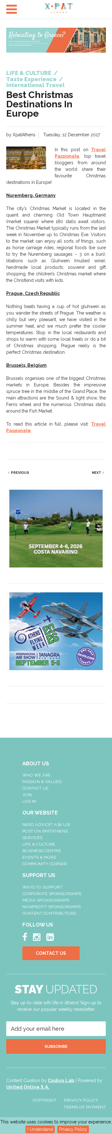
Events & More (39, 857)
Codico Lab (61, 1080)
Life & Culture (38, 844)
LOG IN (29, 801)
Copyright (45, 1100)
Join (27, 794)
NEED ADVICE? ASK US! (46, 824)
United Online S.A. (27, 1087)
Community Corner (44, 863)
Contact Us (35, 788)
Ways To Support (42, 887)
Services (32, 837)
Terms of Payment (85, 1107)
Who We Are (36, 775)
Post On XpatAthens (45, 831)
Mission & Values (42, 781)
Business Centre (41, 850)
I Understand (40, 1129)
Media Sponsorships (46, 900)
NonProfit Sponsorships (51, 906)
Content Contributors (49, 913)
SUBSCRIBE (56, 1046)
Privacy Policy (73, 1129)
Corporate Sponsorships (52, 893)
